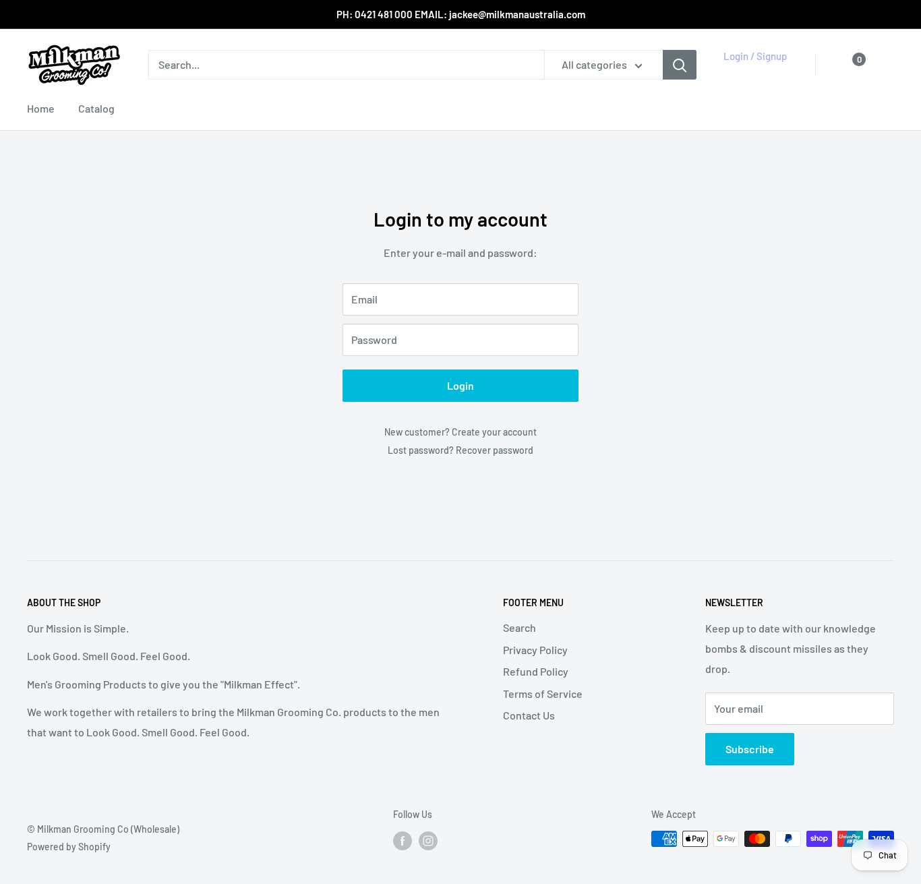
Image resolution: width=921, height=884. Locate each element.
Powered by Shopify (69, 846)
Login (460, 385)
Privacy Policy (535, 649)
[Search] (679, 65)
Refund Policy (535, 671)
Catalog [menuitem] (96, 108)
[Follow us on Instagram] (428, 840)
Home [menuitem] (41, 108)
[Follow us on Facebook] (402, 840)
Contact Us (529, 715)
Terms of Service (543, 693)
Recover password (494, 450)
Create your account (494, 432)
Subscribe (749, 748)
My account (752, 71)
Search (519, 627)
